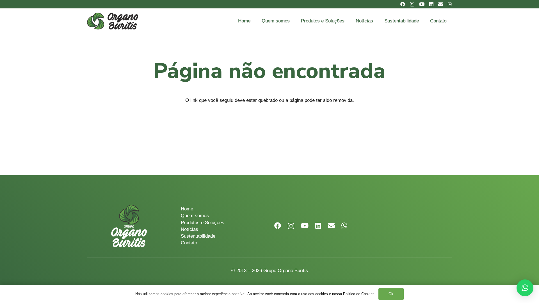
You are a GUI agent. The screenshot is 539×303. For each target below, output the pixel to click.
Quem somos (195, 215)
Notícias (189, 229)
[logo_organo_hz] (112, 21)
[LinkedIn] (431, 4)
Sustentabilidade (198, 236)
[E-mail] (440, 4)
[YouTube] (421, 4)
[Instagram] (412, 4)
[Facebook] (402, 4)
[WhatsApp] (450, 4)
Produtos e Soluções (202, 222)
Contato (189, 242)
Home (187, 209)
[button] (525, 287)
